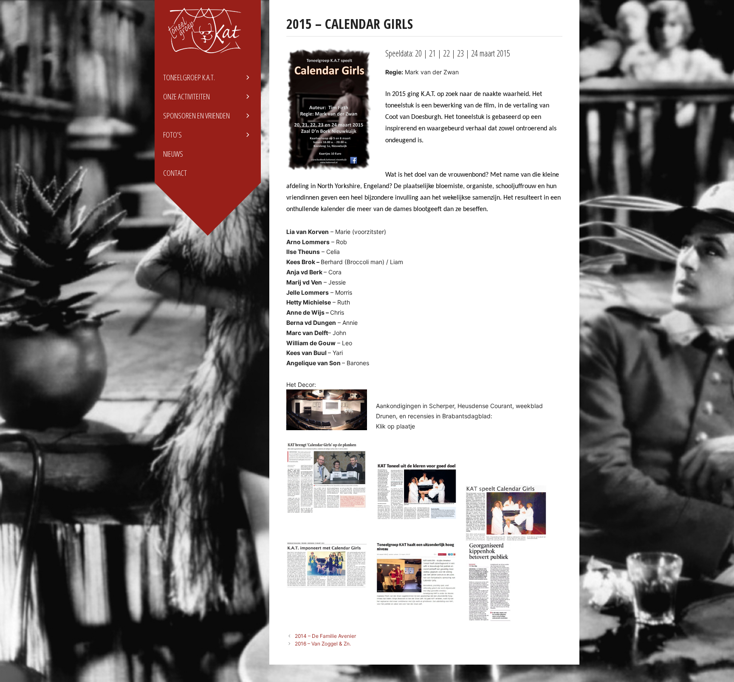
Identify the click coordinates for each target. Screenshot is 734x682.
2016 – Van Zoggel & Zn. (323, 643)
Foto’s (172, 135)
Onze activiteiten (186, 96)
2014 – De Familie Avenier (325, 636)
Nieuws (173, 154)
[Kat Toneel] (208, 30)
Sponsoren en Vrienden (196, 115)
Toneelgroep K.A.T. (189, 77)
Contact (175, 173)
